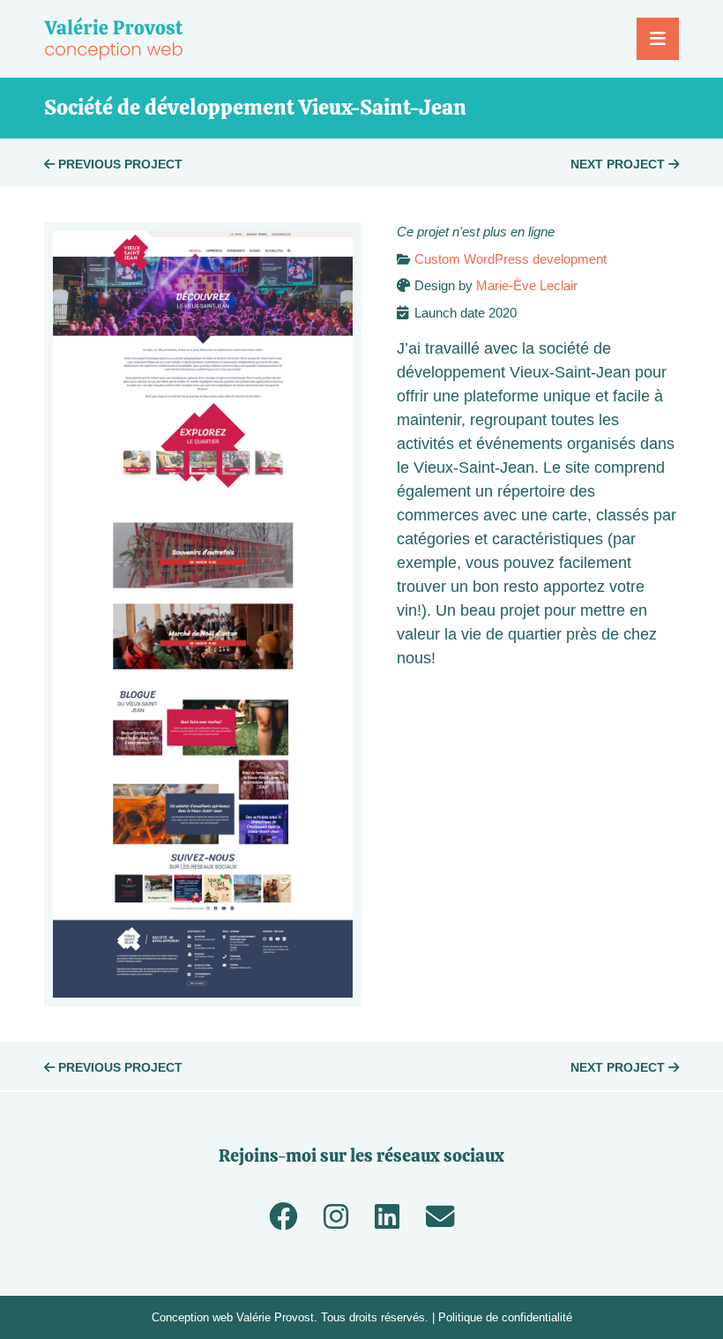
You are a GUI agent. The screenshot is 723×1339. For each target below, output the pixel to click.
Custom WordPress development (510, 258)
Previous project (119, 164)
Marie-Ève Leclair (527, 285)
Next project (619, 164)
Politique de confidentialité (505, 1317)
